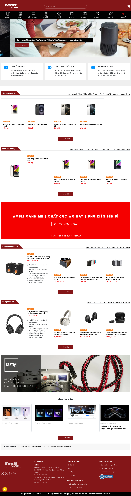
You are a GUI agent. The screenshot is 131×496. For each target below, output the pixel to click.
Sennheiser (126, 302)
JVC (104, 302)
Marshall (121, 247)
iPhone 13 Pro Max (76, 149)
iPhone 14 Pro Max (123, 149)
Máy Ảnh (116, 94)
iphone (24, 447)
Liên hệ (70, 472)
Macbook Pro (125, 94)
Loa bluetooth (51, 447)
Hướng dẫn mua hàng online (77, 484)
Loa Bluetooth (72, 94)
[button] (2, 38)
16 (44, 447)
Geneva (107, 247)
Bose (93, 247)
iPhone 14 (88, 149)
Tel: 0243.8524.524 (40, 475)
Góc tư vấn (71, 475)
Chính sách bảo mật (108, 472)
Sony (128, 247)
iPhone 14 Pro (110, 149)
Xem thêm (13, 45)
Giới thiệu (71, 465)
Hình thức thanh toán (75, 487)
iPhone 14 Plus (99, 149)
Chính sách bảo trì (107, 468)
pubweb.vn (106, 494)
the (30, 447)
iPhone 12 (107, 94)
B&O (87, 247)
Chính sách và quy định (109, 465)
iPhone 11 (87, 94)
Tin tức (70, 468)
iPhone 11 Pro (97, 94)
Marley (114, 247)
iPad (80, 94)
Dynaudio (100, 247)
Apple (89, 302)
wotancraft (37, 447)
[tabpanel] (65, 119)
